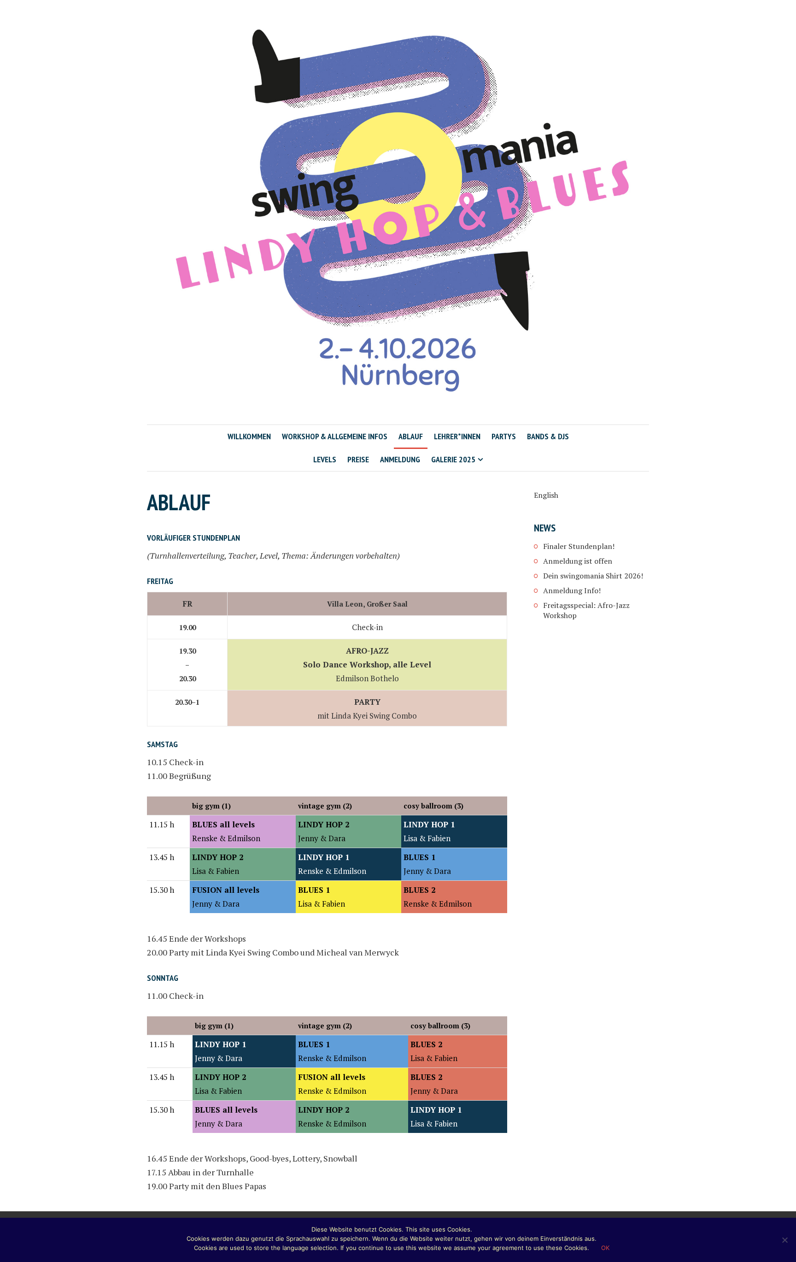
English (546, 495)
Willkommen (249, 436)
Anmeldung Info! (572, 590)
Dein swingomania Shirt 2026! (593, 576)
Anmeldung (400, 459)
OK (605, 1247)
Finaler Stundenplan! (579, 546)
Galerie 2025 (453, 459)
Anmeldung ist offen (577, 561)
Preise (358, 459)
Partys (504, 436)
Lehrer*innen (457, 436)
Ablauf (410, 436)
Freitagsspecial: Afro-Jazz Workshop (586, 610)
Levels (324, 459)
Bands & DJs (548, 436)
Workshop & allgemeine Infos (334, 436)
